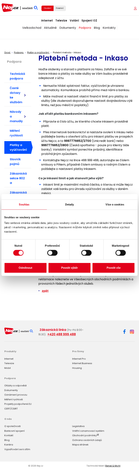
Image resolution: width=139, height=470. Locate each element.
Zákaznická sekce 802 (18, 175)
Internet (47, 20)
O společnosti (12, 426)
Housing (77, 368)
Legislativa (78, 426)
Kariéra (8, 444)
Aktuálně (50, 28)
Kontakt (8, 435)
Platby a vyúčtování (18, 147)
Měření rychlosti (16, 133)
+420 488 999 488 (61, 334)
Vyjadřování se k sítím (17, 449)
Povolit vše (114, 267)
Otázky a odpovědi (15, 385)
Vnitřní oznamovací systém (88, 431)
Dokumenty (67, 28)
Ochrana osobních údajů (87, 440)
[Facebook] (124, 332)
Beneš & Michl (112, 465)
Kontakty (109, 28)
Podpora (85, 28)
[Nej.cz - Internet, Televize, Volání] (20, 8)
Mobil (7, 368)
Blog (97, 28)
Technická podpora (17, 76)
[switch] (52, 253)
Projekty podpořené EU (17, 404)
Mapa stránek (80, 444)
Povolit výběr (69, 267)
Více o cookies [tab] (115, 204)
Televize (61, 20)
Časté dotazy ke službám (16, 95)
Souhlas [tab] (24, 204)
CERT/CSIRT (11, 408)
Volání (74, 20)
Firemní (60, 8)
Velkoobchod (31, 28)
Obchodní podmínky (84, 435)
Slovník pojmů (15, 161)
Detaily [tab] (69, 204)
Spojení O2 (89, 20)
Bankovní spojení (14, 431)
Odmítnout (25, 267)
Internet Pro (79, 358)
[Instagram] (132, 332)
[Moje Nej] (135, 8)
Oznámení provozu (15, 394)
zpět (45, 291)
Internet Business (82, 363)
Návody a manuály (16, 116)
